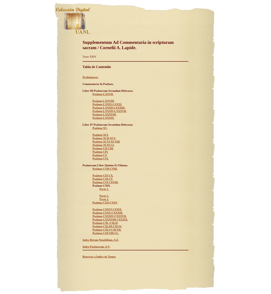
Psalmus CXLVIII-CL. (106, 233)
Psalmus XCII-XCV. (104, 138)
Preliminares (90, 77)
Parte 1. (104, 189)
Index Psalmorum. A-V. (96, 246)
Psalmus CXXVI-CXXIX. (107, 209)
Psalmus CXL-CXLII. (105, 223)
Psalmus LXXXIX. (103, 117)
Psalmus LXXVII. (103, 94)
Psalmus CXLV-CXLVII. (107, 229)
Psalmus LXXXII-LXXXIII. (109, 107)
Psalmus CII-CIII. (103, 148)
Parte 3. (104, 199)
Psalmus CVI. (101, 158)
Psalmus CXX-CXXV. (105, 202)
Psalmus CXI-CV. (103, 178)
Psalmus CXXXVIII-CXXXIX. (110, 219)
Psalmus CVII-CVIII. (105, 168)
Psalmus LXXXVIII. (104, 114)
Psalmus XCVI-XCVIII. (106, 141)
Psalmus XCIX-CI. (103, 145)
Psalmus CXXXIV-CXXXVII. (110, 216)
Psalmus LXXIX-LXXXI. (107, 104)
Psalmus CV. (100, 155)
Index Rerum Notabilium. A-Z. (101, 239)
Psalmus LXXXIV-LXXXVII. (110, 111)
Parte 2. (104, 195)
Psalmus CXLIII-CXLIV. (107, 226)
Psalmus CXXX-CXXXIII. (108, 212)
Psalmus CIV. (100, 151)
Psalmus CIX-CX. (103, 175)
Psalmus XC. (100, 128)
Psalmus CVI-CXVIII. (105, 182)
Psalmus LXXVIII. (104, 101)
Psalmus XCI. (101, 134)
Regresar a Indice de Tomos (99, 256)
